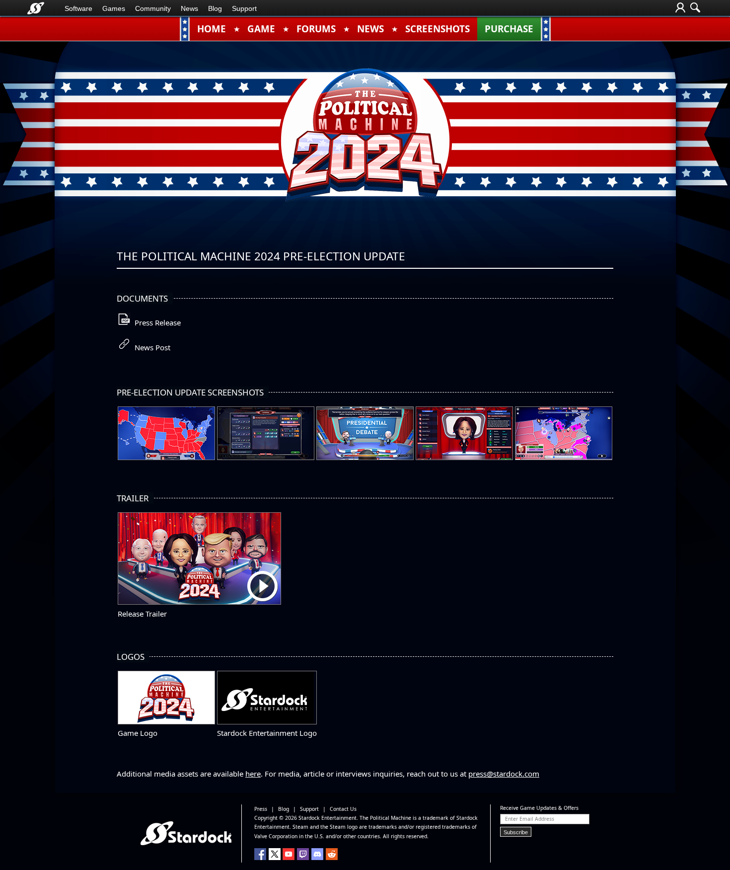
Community (153, 8)
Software (78, 8)
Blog (215, 8)
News (189, 8)
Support (244, 8)
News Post (150, 347)
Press (260, 808)
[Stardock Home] (35, 8)
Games (113, 8)
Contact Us (343, 808)
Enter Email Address (529, 818)
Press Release (156, 322)
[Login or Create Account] (680, 8)
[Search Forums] (695, 8)
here (253, 774)
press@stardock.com (503, 774)
